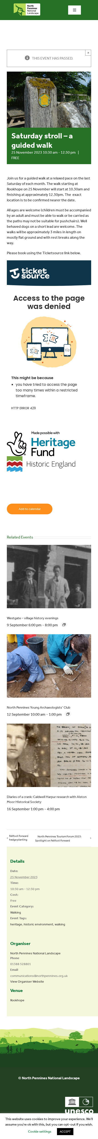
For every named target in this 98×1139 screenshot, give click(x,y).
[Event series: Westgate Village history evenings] (64, 624)
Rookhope (17, 1000)
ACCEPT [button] (65, 1131)
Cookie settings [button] (39, 1131)
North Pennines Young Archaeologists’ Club (38, 707)
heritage (16, 924)
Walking (15, 912)
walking (60, 924)
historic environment (38, 924)
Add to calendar (30, 509)
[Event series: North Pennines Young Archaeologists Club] (68, 714)
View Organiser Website (27, 982)
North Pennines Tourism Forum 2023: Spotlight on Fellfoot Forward (58, 838)
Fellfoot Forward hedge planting (18, 837)
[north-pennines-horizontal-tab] (27, 5)
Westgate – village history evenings (32, 618)
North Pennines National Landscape (35, 953)
